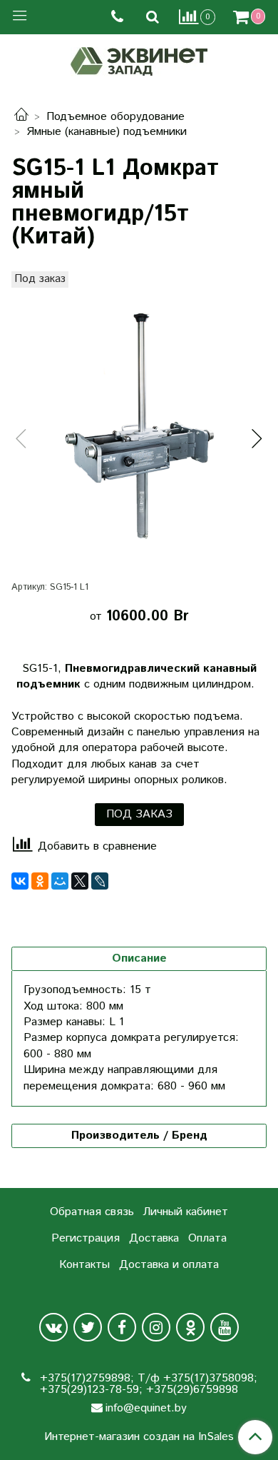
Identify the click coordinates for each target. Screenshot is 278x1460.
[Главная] (21, 117)
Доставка (154, 1238)
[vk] (53, 1327)
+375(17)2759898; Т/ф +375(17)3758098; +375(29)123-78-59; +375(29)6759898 (146, 1384)
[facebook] (122, 1327)
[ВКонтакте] (20, 881)
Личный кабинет (185, 1212)
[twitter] (87, 1327)
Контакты (84, 1265)
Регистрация (85, 1238)
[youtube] (224, 1327)
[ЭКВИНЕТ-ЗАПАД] (139, 59)
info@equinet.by (146, 1408)
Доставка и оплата (169, 1265)
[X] (79, 881)
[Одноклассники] (39, 881)
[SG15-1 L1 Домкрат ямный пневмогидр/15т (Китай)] (139, 427)
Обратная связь (92, 1212)
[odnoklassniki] (190, 1327)
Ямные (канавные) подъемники (106, 132)
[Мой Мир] (59, 881)
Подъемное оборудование (115, 117)
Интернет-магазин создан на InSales (139, 1437)
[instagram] (156, 1327)
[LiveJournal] (99, 881)
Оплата (207, 1238)
